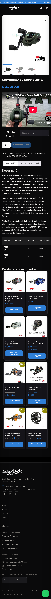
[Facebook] (4, 493)
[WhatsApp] (16, 493)
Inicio (4, 505)
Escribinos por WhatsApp (14, 580)
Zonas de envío (8, 540)
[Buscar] (41, 8)
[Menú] (4, 8)
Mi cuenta (5, 526)
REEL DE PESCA (30, 153)
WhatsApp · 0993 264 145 (15, 486)
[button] (45, 19)
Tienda (4, 509)
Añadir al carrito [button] (14, 401)
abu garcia (6, 156)
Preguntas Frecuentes (10, 536)
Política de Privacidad (10, 549)
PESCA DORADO (19, 156)
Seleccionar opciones (14, 310)
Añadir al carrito (21, 145)
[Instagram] (10, 493)
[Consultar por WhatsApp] (45, 593)
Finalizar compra (8, 522)
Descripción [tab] (10, 163)
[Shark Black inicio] (14, 8)
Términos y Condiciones (11, 544)
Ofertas (5, 513)
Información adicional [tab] (29, 163)
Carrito (4, 517)
